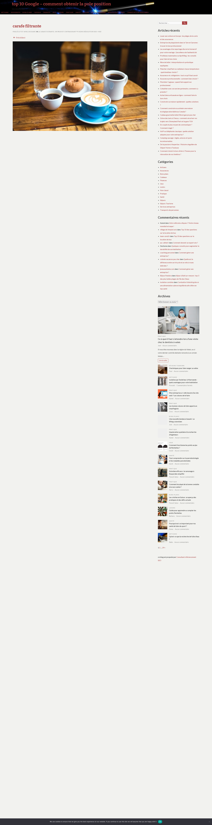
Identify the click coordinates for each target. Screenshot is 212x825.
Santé (78, 12)
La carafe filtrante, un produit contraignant (57, 31)
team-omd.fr (165, 236)
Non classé (164, 190)
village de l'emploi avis (168, 230)
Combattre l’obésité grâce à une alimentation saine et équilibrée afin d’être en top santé (179, 285)
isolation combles (166, 282)
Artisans (5, 12)
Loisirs (61, 12)
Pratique (69, 12)
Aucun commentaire (170, 346)
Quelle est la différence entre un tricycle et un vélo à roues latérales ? (177, 262)
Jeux (54, 12)
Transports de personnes (138, 12)
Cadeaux (37, 12)
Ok (160, 821)
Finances (46, 12)
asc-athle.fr (164, 243)
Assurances (15, 12)
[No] (209, 822)
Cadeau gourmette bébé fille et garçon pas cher (178, 115)
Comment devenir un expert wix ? (185, 243)
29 (163, 548)
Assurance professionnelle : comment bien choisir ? (179, 79)
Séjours (86, 12)
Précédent (20, 38)
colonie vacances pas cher (170, 259)
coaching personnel (167, 253)
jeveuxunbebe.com (167, 269)
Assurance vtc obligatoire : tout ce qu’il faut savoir (179, 75)
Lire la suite (163, 360)
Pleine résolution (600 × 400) (89, 31)
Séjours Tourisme (98, 12)
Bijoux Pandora (166, 276)
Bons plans (27, 12)
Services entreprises (116, 12)
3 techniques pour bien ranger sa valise (183, 368)
